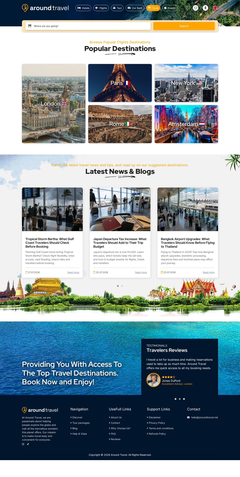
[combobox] (89, 26)
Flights (103, 8)
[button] (118, 286)
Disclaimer (154, 417)
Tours (155, 8)
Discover (77, 417)
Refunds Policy (157, 433)
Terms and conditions (160, 428)
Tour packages (81, 422)
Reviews (115, 439)
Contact (115, 422)
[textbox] (89, 26)
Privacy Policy (156, 422)
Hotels (85, 8)
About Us (116, 417)
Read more (73, 272)
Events (172, 8)
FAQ (113, 433)
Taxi (119, 8)
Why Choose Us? (120, 428)
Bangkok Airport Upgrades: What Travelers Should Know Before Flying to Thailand (188, 243)
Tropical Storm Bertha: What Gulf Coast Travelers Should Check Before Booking (49, 243)
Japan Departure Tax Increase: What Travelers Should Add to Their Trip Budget (119, 243)
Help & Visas (79, 433)
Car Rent (137, 8)
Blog (74, 428)
